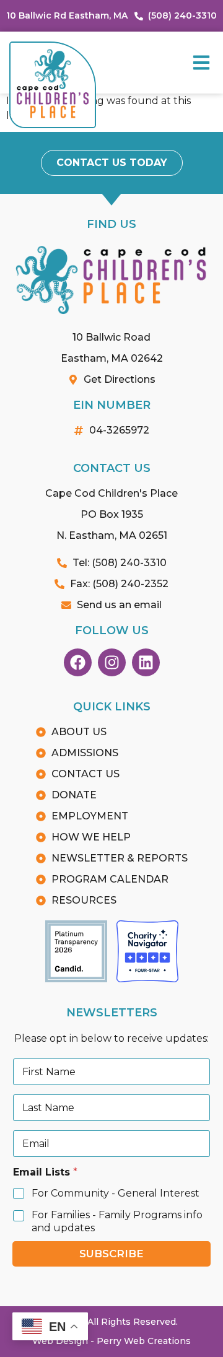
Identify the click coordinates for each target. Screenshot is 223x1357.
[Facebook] (78, 662)
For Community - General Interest (115, 1193)
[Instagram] (112, 662)
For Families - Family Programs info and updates (117, 1221)
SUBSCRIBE (111, 1253)
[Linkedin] (146, 662)
